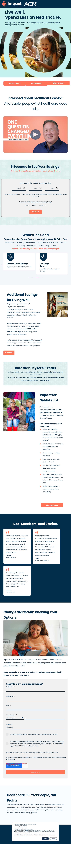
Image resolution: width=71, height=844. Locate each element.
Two (33, 206)
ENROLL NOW (58, 83)
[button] (1, 265)
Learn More (9, 352)
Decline (53, 838)
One (26, 206)
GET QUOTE (35, 212)
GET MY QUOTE (15, 83)
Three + (42, 206)
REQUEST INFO (36, 83)
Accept (45, 838)
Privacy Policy (30, 757)
